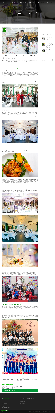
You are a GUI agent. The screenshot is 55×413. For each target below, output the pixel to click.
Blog (38, 2)
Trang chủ (14, 2)
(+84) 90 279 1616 (22, 403)
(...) (48, 57)
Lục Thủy (50, 411)
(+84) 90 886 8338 (22, 401)
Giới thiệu (20, 2)
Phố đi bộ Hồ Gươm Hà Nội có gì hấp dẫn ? (49, 50)
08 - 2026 (43, 59)
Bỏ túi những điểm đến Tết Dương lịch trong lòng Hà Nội (49, 44)
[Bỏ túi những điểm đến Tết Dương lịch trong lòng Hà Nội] (43, 44)
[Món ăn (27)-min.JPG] (20, 164)
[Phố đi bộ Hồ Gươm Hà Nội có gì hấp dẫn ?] (43, 50)
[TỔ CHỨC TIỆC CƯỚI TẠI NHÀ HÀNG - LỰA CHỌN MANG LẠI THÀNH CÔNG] (43, 38)
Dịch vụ (29, 2)
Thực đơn (25, 2)
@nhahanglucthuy (6, 398)
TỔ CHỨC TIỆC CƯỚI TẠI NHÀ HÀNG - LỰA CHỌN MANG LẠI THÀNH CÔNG (49, 38)
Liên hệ (42, 2)
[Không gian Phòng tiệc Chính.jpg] (20, 131)
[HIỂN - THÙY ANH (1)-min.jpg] (20, 95)
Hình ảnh (34, 2)
